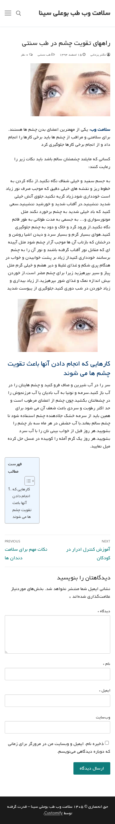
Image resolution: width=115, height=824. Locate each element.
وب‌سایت (103, 717)
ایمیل (104, 690)
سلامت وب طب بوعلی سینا (74, 13)
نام (106, 664)
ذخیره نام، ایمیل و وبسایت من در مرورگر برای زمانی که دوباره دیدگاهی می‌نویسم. (59, 747)
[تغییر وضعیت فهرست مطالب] (26, 481)
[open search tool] (18, 13)
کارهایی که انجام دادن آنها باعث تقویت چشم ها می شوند (22, 503)
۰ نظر (25, 54)
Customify (53, 813)
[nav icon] (8, 13)
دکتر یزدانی (98, 54)
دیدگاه (104, 611)
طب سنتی (44, 54)
